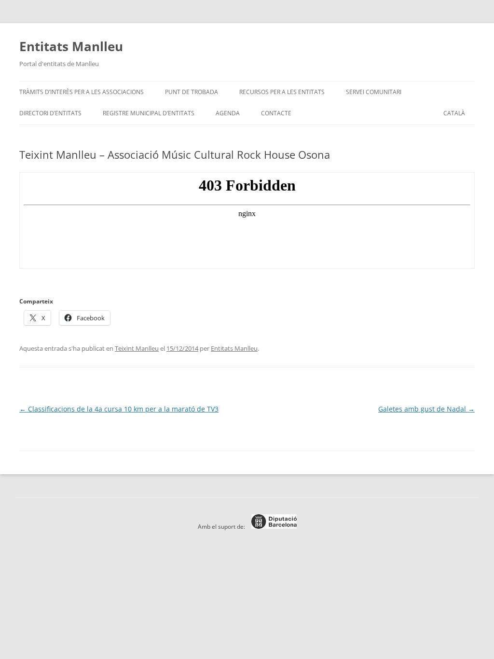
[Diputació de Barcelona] (272, 526)
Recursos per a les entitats (282, 92)
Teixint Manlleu (137, 348)
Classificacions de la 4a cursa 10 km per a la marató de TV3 (119, 408)
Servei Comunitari (373, 92)
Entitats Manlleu (71, 46)
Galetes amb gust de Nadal (426, 408)
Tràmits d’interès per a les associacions (81, 92)
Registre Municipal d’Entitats (148, 113)
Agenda (228, 113)
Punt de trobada (191, 92)
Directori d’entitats (50, 113)
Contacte (276, 113)
